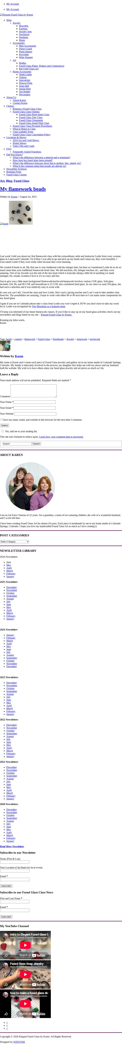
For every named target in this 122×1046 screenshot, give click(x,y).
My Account (12, 4)
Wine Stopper (26, 57)
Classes (10, 106)
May (8, 565)
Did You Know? (14, 154)
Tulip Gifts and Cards (23, 146)
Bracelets (23, 25)
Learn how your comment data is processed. (61, 436)
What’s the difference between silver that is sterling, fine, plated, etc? (47, 163)
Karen (14, 196)
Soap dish (24, 86)
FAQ (8, 149)
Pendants (23, 37)
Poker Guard (25, 48)
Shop (9, 20)
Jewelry (16, 23)
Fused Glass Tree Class (30, 117)
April (9, 568)
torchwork (95, 339)
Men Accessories (27, 46)
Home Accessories (22, 71)
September (11, 596)
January (10, 576)
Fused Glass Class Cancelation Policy (32, 134)
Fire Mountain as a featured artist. (49, 306)
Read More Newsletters (12, 846)
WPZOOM (19, 1042)
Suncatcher (24, 80)
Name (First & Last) (10, 858)
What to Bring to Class (24, 128)
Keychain (24, 54)
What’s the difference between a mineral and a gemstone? (41, 157)
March (9, 570)
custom (18, 339)
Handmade (58, 339)
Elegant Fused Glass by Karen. (56, 314)
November (11, 590)
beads (9, 339)
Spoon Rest (25, 88)
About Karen (19, 100)
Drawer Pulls (25, 83)
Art (14, 60)
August (10, 598)
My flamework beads (23, 189)
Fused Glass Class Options (26, 111)
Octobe (10, 730)
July (8, 601)
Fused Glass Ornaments (31, 120)
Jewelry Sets (25, 31)
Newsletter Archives (16, 169)
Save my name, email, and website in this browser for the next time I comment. (42, 419)
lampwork (82, 339)
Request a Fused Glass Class (27, 108)
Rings (22, 40)
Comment (5, 396)
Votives (23, 77)
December (11, 587)
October (10, 593)
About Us (11, 97)
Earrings (23, 28)
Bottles (22, 63)
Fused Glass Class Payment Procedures (32, 126)
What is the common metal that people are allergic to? (39, 166)
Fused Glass (21, 180)
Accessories (19, 43)
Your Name (6, 402)
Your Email (5, 407)
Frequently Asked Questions (27, 151)
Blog (9, 180)
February (10, 573)
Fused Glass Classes (16, 174)
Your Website (7, 413)
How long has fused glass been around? (33, 160)
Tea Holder (24, 91)
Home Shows (19, 143)
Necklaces (24, 34)
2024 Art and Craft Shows (26, 140)
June (8, 604)
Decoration (24, 94)
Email (4, 876)
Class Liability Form (23, 131)
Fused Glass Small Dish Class (34, 123)
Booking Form (13, 171)
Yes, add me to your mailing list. (21, 431)
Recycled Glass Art (28, 68)
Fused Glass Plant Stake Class (34, 114)
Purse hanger (25, 51)
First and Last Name (11, 898)
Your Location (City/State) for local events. (21, 867)
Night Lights (25, 74)
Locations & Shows (16, 137)
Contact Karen (20, 103)
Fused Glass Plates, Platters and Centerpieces (41, 66)
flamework (29, 339)
